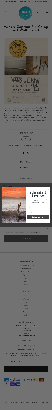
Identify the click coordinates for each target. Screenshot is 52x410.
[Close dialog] (48, 189)
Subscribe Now (38, 217)
